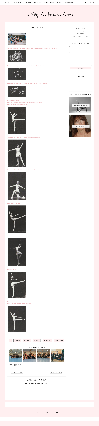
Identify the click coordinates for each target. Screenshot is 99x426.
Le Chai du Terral (48, 2)
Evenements (27, 2)
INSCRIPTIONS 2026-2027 (80, 105)
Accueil (7, 2)
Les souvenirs (68, 2)
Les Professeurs (81, 126)
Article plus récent (17, 372)
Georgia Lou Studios (65, 418)
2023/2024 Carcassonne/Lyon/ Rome (15, 364)
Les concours (37, 2)
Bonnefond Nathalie (13, 203)
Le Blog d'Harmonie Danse (44, 418)
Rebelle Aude (11, 269)
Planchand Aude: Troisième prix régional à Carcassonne (24, 170)
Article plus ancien (56, 372)
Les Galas (59, 2)
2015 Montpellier (29, 363)
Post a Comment (39, 30)
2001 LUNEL (57, 363)
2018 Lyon (43, 363)
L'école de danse (16, 2)
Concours (36, 25)
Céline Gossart (12, 236)
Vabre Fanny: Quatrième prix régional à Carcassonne (23, 137)
